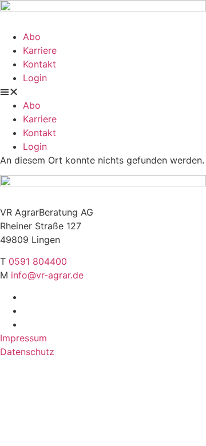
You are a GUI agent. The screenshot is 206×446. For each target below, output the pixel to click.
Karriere (40, 50)
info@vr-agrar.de (47, 275)
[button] (103, 91)
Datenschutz (27, 351)
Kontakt (39, 64)
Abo (32, 36)
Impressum (23, 338)
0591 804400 (38, 261)
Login (35, 77)
